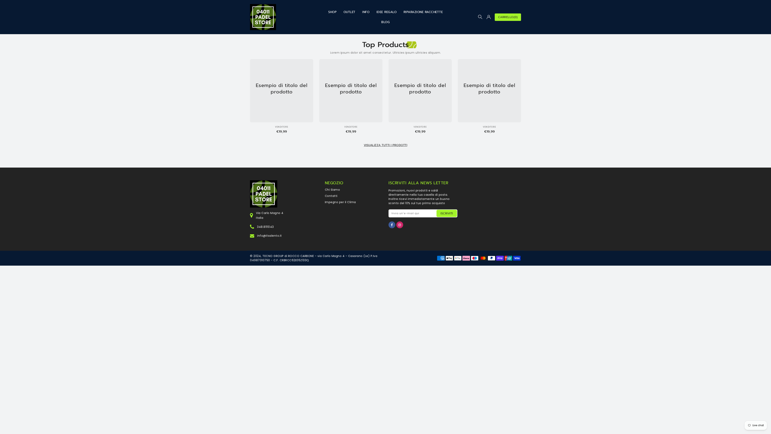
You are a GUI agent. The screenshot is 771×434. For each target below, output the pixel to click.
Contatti (331, 196)
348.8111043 (265, 227)
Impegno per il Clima (340, 202)
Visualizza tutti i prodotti (385, 145)
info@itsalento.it (269, 236)
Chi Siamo (332, 190)
